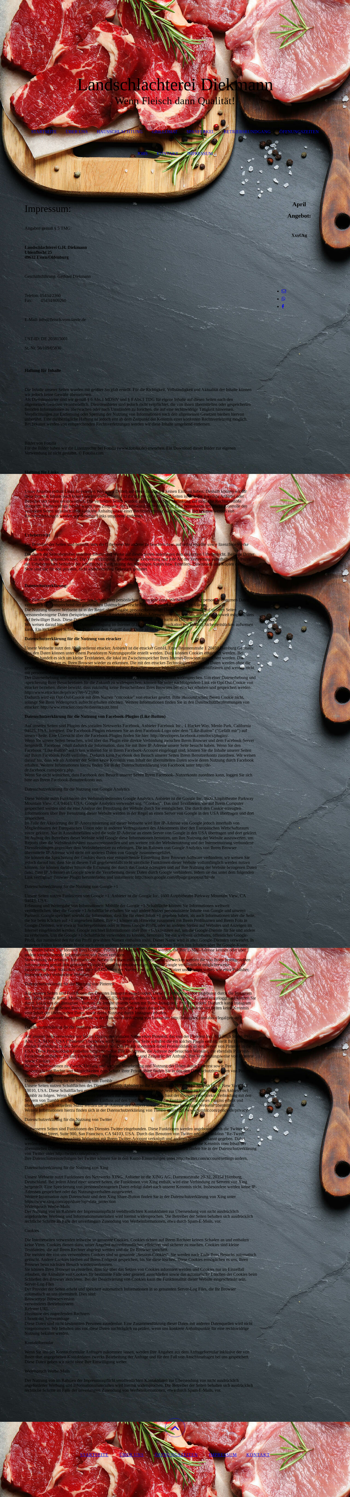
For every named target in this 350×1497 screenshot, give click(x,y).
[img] (175, 27)
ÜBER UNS (77, 131)
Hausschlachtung (120, 131)
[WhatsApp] (283, 298)
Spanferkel (200, 131)
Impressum (200, 153)
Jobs (142, 153)
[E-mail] (284, 291)
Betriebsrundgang (247, 131)
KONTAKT (167, 153)
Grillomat (164, 131)
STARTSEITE (44, 131)
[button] (175, 1427)
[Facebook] (283, 306)
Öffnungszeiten (299, 131)
